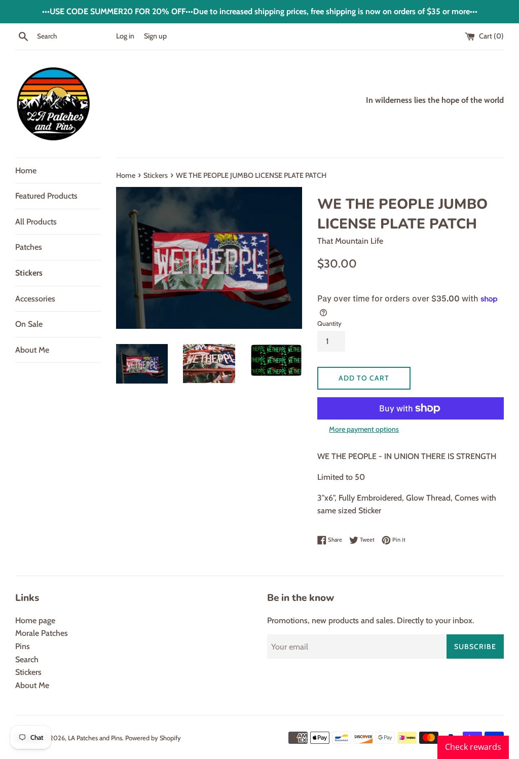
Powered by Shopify (153, 738)
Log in (125, 36)
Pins (22, 646)
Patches (28, 247)
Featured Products (46, 196)
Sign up (155, 36)
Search (27, 659)
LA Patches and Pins (95, 738)
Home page (35, 620)
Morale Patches (41, 633)
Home (25, 170)
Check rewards (473, 746)
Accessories (35, 298)
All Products (36, 221)
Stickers (29, 273)
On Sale (29, 324)
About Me (32, 350)
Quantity (329, 323)
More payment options (364, 429)
